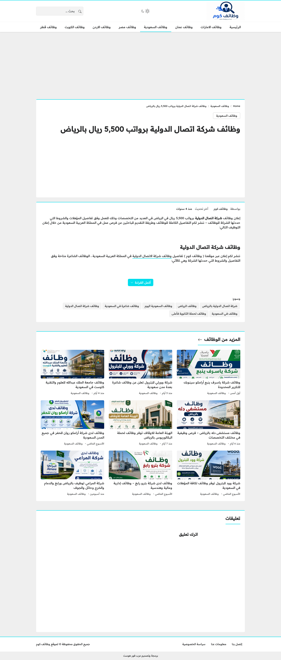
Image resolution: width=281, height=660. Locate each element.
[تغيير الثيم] (145, 11)
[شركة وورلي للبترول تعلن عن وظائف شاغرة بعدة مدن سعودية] (140, 373)
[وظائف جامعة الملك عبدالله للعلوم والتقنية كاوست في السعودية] (72, 373)
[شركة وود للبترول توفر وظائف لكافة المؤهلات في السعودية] (208, 473)
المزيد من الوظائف (222, 339)
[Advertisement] (140, 63)
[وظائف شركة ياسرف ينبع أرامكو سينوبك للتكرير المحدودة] (208, 373)
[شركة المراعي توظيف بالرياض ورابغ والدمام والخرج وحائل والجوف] (72, 473)
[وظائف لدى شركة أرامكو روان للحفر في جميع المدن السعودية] (72, 423)
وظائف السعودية (219, 105)
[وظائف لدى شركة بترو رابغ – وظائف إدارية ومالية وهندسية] (140, 473)
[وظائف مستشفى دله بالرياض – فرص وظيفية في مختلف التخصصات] (208, 423)
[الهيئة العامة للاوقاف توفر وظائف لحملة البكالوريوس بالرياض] (140, 423)
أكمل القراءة (143, 282)
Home (236, 105)
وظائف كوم (221, 209)
